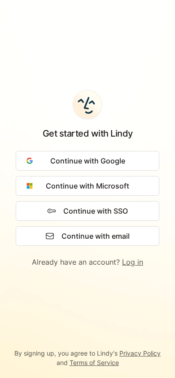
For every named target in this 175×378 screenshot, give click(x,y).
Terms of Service (94, 362)
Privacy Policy (140, 353)
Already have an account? (87, 262)
